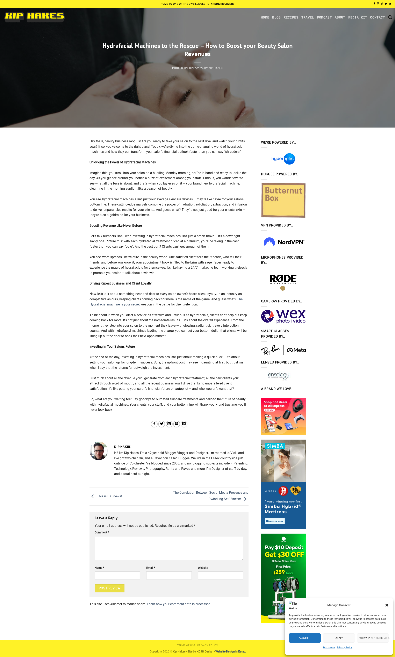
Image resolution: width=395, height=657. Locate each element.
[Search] (390, 17)
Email (150, 568)
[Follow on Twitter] (386, 3)
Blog (276, 17)
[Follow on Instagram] (378, 3)
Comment (102, 532)
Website (203, 568)
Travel (307, 17)
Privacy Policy (344, 647)
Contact (377, 17)
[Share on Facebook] (154, 424)
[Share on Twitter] (161, 424)
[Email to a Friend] (169, 424)
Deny (339, 638)
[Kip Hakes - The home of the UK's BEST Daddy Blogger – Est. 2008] (34, 17)
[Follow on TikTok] (382, 3)
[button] (387, 605)
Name (99, 568)
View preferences (374, 638)
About (340, 17)
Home (265, 17)
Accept (305, 638)
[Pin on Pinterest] (176, 424)
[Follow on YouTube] (390, 3)
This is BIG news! (109, 496)
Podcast (324, 17)
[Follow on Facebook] (374, 3)
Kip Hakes (216, 68)
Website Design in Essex (230, 651)
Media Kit (357, 17)
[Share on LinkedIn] (184, 424)
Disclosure (329, 647)
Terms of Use (186, 645)
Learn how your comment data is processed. (179, 604)
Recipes (291, 17)
